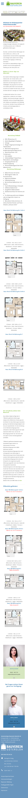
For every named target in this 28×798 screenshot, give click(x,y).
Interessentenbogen (6, 779)
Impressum (4, 790)
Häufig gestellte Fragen (7, 785)
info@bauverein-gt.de (10, 742)
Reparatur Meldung (6, 782)
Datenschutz (4, 787)
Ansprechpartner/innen (7, 776)
